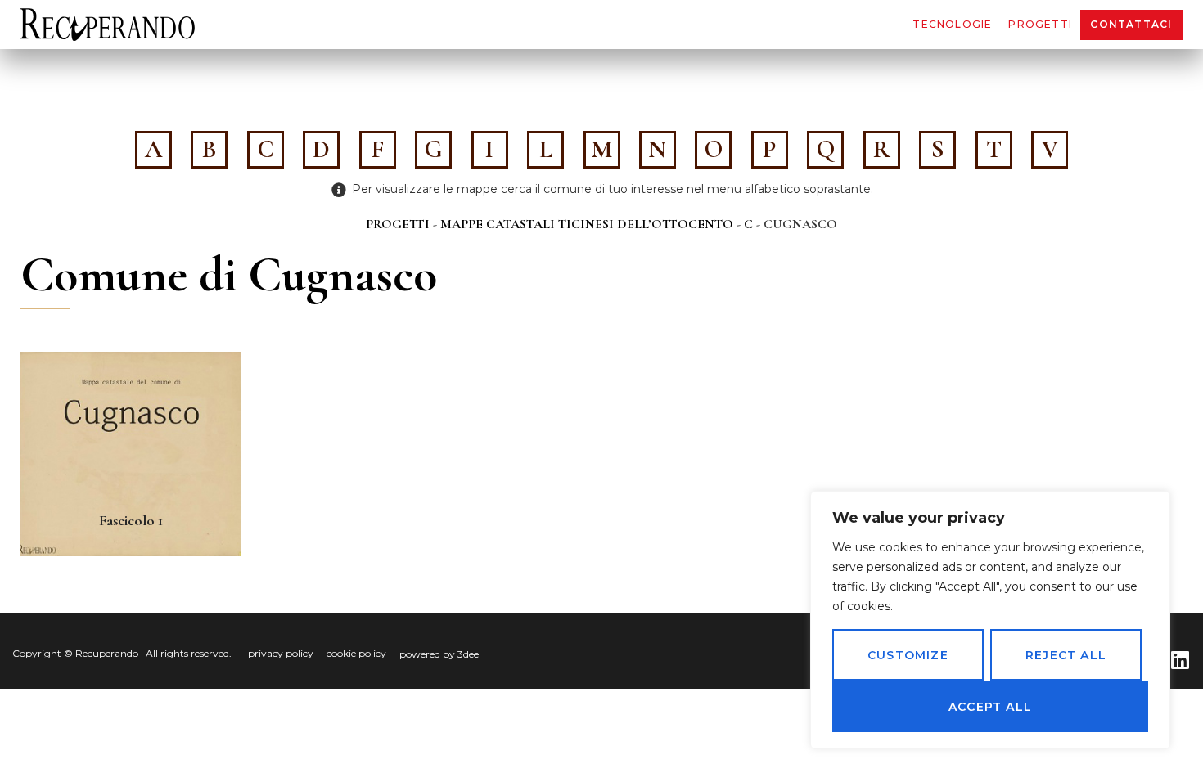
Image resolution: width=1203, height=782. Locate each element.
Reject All (1065, 655)
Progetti (1040, 24)
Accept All (990, 706)
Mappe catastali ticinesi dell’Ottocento (586, 224)
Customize (907, 655)
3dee (468, 654)
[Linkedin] (1179, 659)
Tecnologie (952, 24)
